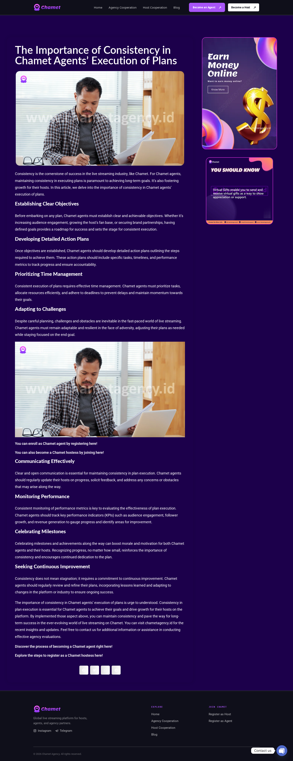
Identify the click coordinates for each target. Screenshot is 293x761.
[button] (83, 670)
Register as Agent (220, 721)
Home (98, 7)
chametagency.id (158, 623)
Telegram (66, 731)
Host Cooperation (155, 7)
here (92, 443)
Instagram (44, 731)
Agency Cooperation (123, 7)
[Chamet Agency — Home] (47, 7)
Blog (176, 7)
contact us (87, 630)
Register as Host (220, 714)
